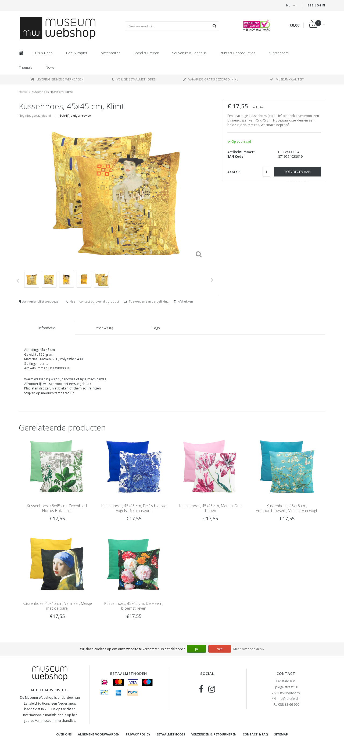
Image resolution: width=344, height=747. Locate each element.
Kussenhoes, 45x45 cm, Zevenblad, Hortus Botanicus (57, 508)
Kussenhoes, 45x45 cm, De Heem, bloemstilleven (133, 606)
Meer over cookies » (248, 649)
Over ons (64, 734)
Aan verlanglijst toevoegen (41, 301)
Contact (286, 673)
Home (23, 92)
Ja (196, 649)
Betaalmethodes (170, 734)
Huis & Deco (43, 52)
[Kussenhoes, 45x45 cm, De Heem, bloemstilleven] (133, 564)
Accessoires (110, 52)
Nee (220, 649)
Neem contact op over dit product (94, 301)
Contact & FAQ (255, 734)
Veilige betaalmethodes (136, 79)
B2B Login (316, 5)
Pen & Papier (76, 52)
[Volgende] (212, 280)
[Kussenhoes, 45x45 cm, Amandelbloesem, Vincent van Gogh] (286, 467)
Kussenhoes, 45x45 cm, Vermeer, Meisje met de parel (57, 606)
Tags (156, 327)
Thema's (25, 67)
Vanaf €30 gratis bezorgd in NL (213, 79)
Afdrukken (185, 301)
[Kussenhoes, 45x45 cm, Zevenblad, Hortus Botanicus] (57, 467)
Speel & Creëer (146, 52)
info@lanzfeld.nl (289, 698)
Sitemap (281, 734)
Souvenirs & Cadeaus (189, 52)
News (50, 67)
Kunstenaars (278, 52)
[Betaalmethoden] (104, 682)
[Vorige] (17, 281)
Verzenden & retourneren (213, 734)
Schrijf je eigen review (75, 115)
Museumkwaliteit (290, 79)
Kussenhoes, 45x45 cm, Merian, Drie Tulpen (210, 508)
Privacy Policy (138, 734)
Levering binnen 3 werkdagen (60, 79)
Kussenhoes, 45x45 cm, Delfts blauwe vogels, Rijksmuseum (133, 508)
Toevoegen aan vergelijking (149, 301)
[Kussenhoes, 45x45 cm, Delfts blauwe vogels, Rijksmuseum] (133, 467)
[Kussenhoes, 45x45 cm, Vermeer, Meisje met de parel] (57, 564)
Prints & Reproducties (237, 52)
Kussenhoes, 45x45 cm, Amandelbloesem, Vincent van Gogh (287, 508)
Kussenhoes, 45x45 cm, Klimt (52, 92)
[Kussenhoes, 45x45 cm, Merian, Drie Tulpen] (210, 467)
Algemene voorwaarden (99, 734)
